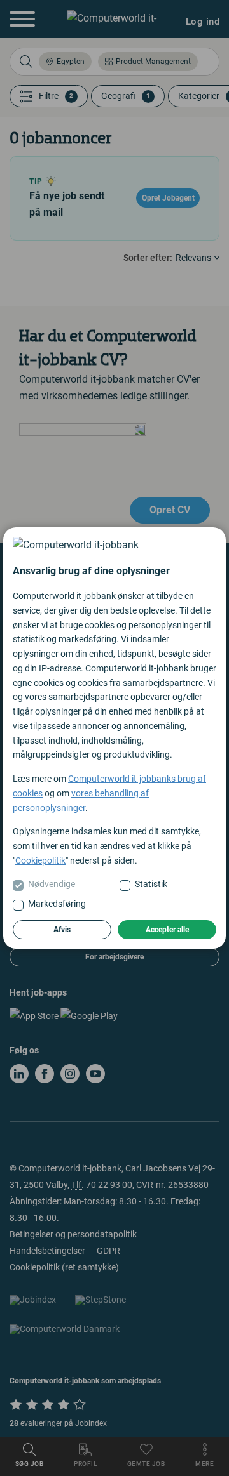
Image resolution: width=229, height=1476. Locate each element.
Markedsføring (57, 904)
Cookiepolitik (40, 860)
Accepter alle (167, 929)
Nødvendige (51, 884)
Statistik (151, 884)
